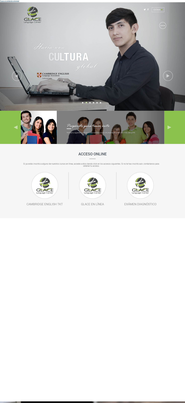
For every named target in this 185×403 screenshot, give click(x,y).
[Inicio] (33, 14)
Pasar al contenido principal (9, 1)
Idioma (156, 9)
